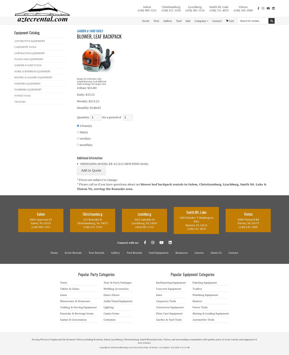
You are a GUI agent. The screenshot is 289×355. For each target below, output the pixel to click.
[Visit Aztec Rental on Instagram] (263, 8)
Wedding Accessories (116, 288)
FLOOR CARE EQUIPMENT (28, 59)
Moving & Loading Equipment (210, 313)
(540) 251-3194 (171, 8)
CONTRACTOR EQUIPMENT (29, 53)
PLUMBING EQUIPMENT (28, 89)
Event (145, 21)
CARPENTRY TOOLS (25, 47)
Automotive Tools (203, 319)
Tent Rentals (96, 253)
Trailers (197, 288)
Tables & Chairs (69, 288)
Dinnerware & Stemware (75, 301)
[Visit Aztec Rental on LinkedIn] (273, 8)
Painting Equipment (204, 282)
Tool (178, 21)
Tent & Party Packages (117, 282)
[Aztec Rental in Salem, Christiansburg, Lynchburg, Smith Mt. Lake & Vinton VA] (42, 21)
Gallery (167, 21)
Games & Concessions (73, 319)
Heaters (197, 301)
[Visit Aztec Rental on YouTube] (268, 8)
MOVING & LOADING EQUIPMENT (33, 77)
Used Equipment (159, 253)
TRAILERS (20, 101)
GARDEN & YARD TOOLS (27, 65)
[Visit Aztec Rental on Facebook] (258, 8)
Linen (63, 295)
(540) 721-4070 (219, 8)
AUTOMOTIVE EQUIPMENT (29, 41)
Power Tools (200, 307)
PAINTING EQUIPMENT (27, 83)
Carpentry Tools (166, 301)
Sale (187, 21)
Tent (156, 21)
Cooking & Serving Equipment (78, 307)
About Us (216, 253)
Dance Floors (111, 295)
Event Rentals (73, 253)
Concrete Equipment (168, 288)
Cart (231, 21)
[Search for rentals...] (271, 21)
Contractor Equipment (170, 307)
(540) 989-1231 (147, 8)
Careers (199, 253)
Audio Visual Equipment (118, 301)
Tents (63, 282)
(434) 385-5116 (194, 8)
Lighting (109, 307)
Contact (217, 21)
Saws (159, 295)
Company (200, 21)
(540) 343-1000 (243, 8)
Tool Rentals (134, 253)
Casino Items (111, 313)
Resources (181, 253)
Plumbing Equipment (205, 295)
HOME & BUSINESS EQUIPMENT (32, 71)
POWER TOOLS (22, 95)
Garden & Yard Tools (169, 319)
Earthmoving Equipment (171, 282)
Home (54, 253)
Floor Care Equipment (169, 313)
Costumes (109, 319)
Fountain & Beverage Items (76, 313)
